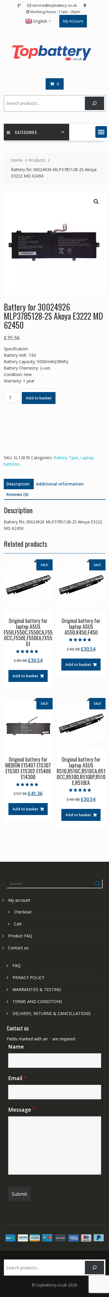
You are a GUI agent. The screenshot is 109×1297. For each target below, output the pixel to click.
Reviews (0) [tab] (17, 494)
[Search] (94, 103)
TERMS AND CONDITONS (37, 1001)
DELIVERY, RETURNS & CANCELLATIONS (51, 1013)
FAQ (16, 965)
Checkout (23, 912)
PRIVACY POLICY (28, 977)
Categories (26, 132)
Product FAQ (20, 936)
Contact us (18, 947)
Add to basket (38, 398)
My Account (73, 21)
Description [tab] (18, 484)
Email (17, 1078)
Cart (18, 924)
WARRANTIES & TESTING (36, 989)
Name (16, 1046)
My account (19, 900)
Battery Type (65, 457)
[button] (101, 132)
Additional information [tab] (60, 484)
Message (21, 1109)
